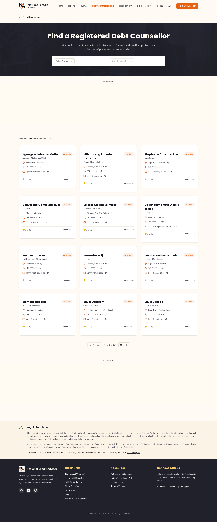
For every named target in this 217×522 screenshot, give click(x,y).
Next (122, 345)
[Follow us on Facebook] (21, 490)
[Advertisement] (88, 104)
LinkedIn (173, 486)
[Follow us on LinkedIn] (28, 490)
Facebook (161, 486)
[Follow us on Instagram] (35, 490)
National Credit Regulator (121, 473)
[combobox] (64, 61)
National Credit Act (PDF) (122, 477)
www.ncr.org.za (133, 452)
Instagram (185, 486)
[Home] (20, 17)
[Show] (40, 167)
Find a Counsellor (187, 5)
